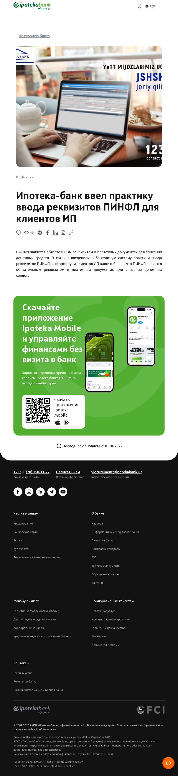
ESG (94, 557)
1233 (17, 472)
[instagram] (29, 491)
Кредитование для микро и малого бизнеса (42, 636)
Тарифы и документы (106, 566)
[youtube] (63, 491)
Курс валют (20, 549)
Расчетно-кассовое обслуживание (36, 611)
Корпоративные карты (28, 628)
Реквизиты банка (24, 681)
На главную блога (34, 36)
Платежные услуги (104, 611)
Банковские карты (25, 532)
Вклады (18, 540)
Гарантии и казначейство (108, 628)
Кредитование (23, 523)
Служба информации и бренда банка (38, 690)
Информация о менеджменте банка (116, 532)
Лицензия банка (103, 540)
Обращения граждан (106, 574)
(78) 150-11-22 (37, 472)
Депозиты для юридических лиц (34, 619)
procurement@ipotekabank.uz (116, 472)
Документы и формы (105, 645)
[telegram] (51, 491)
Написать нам (68, 472)
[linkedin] (40, 491)
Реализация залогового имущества (36, 557)
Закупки (97, 583)
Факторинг (99, 636)
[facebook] (17, 491)
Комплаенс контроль (106, 549)
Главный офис (22, 673)
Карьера (97, 523)
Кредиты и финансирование (111, 619)
